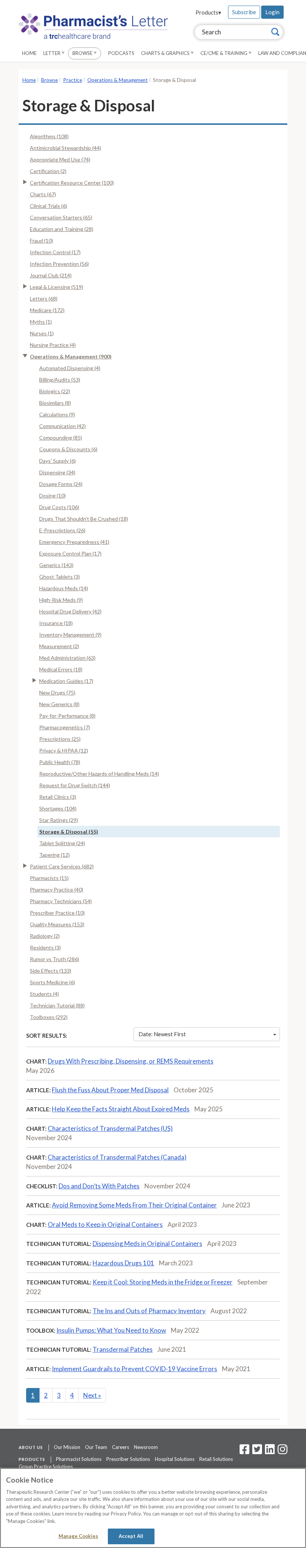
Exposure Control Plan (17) (70, 553)
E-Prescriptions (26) (62, 530)
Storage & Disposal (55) (68, 831)
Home (29, 53)
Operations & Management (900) (71, 356)
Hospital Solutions (174, 1459)
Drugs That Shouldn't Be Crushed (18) (83, 519)
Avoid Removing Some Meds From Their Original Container (134, 1205)
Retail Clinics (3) (57, 797)
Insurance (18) (56, 623)
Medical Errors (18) (60, 669)
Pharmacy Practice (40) (56, 889)
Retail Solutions (216, 1459)
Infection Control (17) (55, 252)
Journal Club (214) (51, 275)
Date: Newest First (162, 1034)
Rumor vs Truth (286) (54, 959)
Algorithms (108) (49, 136)
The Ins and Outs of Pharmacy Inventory (149, 1311)
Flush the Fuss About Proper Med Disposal (110, 1090)
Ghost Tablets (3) (59, 576)
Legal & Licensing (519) (56, 287)
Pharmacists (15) (49, 878)
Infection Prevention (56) (59, 264)
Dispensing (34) (57, 472)
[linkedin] (270, 1452)
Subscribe (244, 12)
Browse (83, 53)
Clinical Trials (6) (48, 206)
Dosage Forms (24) (60, 484)
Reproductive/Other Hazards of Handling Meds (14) (99, 773)
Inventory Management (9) (70, 634)
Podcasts (121, 53)
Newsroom (146, 1447)
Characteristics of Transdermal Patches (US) (110, 1128)
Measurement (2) (59, 646)
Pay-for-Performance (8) (67, 716)
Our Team (96, 1447)
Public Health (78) (59, 762)
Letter (52, 53)
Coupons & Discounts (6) (68, 449)
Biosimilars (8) (55, 403)
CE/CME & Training (224, 53)
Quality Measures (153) (57, 924)
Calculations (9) (57, 414)
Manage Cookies (78, 1536)
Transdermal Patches (123, 1349)
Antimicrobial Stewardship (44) (65, 148)
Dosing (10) (52, 495)
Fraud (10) (41, 240)
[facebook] (244, 1452)
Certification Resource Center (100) (72, 182)
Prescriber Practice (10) (57, 913)
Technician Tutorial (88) (57, 1005)
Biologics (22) (54, 391)
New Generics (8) (59, 704)
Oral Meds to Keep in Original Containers (105, 1224)
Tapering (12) (54, 855)
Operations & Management (117, 80)
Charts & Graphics (166, 53)
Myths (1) (41, 321)
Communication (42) (62, 426)
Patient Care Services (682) (62, 866)
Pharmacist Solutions (79, 1459)
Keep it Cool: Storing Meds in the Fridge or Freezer (162, 1282)
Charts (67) (43, 194)
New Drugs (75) (57, 692)
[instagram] (282, 1452)
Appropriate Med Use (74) (60, 159)
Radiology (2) (45, 936)
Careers (120, 1447)
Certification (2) (48, 171)
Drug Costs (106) (59, 507)
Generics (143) (56, 565)
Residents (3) (45, 947)
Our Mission (67, 1447)
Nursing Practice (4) (53, 345)
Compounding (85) (60, 437)
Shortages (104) (57, 808)
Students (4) (44, 994)
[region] (153, 1508)
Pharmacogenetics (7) (64, 727)
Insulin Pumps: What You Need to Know (111, 1330)
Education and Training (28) (61, 229)
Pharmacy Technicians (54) (61, 901)
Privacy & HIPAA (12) (63, 750)
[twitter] (256, 1452)
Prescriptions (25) (60, 739)
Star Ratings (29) (58, 820)
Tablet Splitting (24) (62, 843)
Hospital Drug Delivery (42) (70, 611)
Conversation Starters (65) (61, 217)
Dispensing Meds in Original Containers (147, 1243)
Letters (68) (43, 298)
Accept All (131, 1536)
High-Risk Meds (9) (61, 600)
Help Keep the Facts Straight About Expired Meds (121, 1109)
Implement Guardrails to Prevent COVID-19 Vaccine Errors (134, 1369)
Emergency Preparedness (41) (74, 542)
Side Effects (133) (50, 970)
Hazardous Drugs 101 (123, 1263)
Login (272, 12)
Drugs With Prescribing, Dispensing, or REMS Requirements (130, 1061)
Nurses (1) (42, 333)
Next (92, 1395)
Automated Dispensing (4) (69, 368)
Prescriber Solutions (128, 1459)
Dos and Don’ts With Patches (99, 1186)
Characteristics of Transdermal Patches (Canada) (117, 1157)
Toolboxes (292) (49, 1017)
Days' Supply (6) (57, 461)
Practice (72, 80)
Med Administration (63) (67, 658)
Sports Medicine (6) (52, 982)
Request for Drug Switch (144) (74, 785)
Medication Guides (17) (66, 681)
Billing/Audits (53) (59, 379)
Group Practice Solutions (46, 1466)
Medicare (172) (47, 310)
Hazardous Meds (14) (63, 588)
